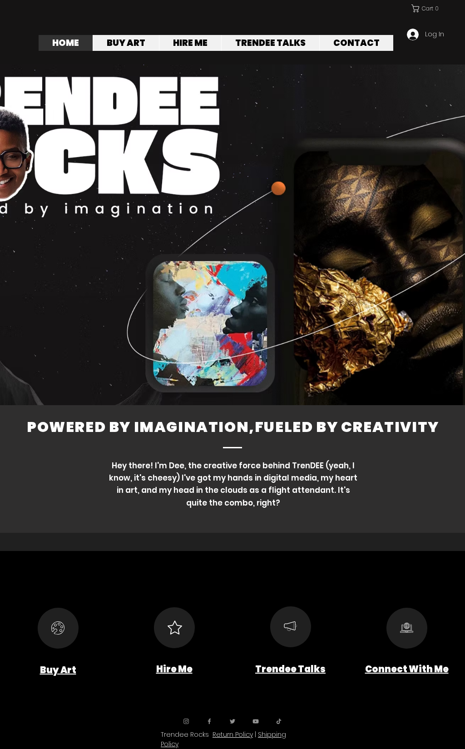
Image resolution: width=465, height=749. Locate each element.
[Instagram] (186, 721)
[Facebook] (209, 721)
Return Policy (233, 734)
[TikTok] (278, 721)
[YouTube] (255, 721)
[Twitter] (232, 721)
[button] (425, 8)
